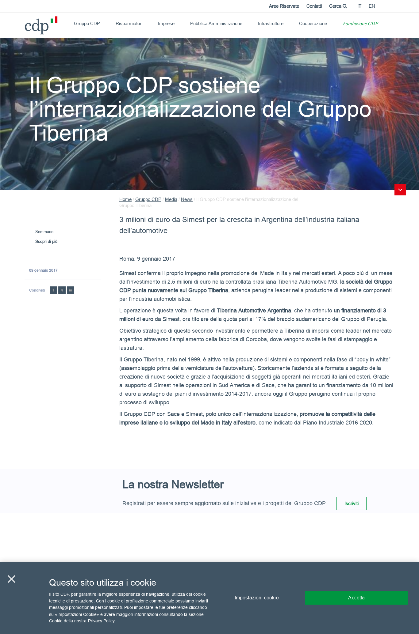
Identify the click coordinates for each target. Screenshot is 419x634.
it (359, 6)
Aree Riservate (284, 6)
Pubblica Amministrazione (216, 23)
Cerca (336, 6)
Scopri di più (46, 241)
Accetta (356, 598)
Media (171, 199)
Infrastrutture (270, 23)
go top (400, 189)
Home (125, 199)
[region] (209, 598)
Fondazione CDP (360, 24)
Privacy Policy (101, 620)
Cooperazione (313, 23)
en (372, 6)
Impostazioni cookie (257, 598)
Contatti (314, 6)
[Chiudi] (11, 579)
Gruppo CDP (87, 23)
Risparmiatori (129, 23)
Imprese (166, 23)
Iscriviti (351, 503)
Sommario (44, 231)
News (187, 199)
